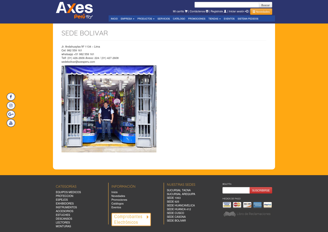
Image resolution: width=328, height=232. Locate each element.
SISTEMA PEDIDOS (248, 18)
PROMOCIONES (196, 18)
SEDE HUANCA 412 (179, 209)
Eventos (116, 207)
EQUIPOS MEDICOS (68, 192)
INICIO (114, 18)
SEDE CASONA (176, 217)
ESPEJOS (62, 199)
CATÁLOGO (179, 18)
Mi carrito (179, 11)
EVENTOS (229, 18)
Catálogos (117, 203)
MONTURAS (63, 226)
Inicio (114, 192)
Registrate (217, 11)
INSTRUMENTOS (66, 207)
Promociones (119, 199)
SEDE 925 (173, 201)
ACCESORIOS (64, 211)
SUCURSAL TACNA (179, 190)
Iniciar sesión (237, 11)
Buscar (265, 5)
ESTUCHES (63, 215)
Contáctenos (198, 11)
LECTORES (63, 222)
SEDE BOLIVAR (176, 220)
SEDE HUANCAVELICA (181, 205)
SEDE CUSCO (175, 213)
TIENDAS (213, 18)
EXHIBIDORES (65, 203)
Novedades (262, 11)
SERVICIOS (164, 18)
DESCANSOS (64, 218)
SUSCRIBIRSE (261, 190)
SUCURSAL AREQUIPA (181, 194)
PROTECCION (64, 196)
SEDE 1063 (174, 198)
